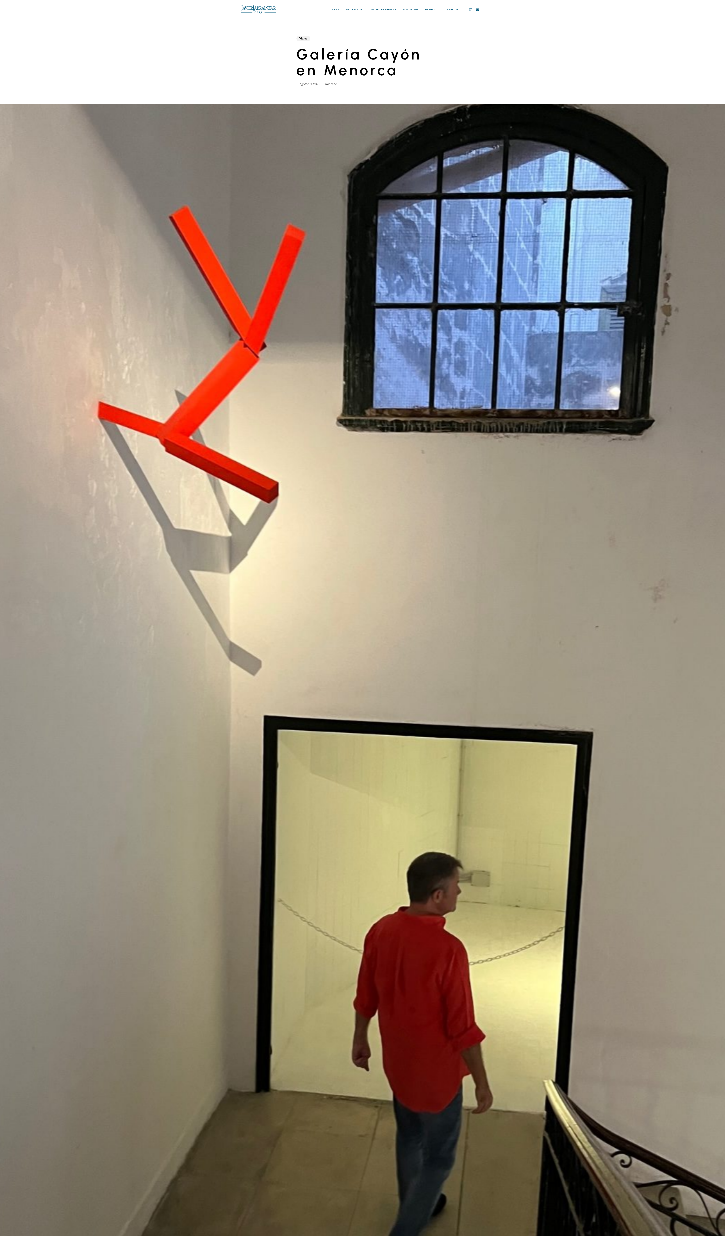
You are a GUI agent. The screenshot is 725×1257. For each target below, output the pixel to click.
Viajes (303, 38)
